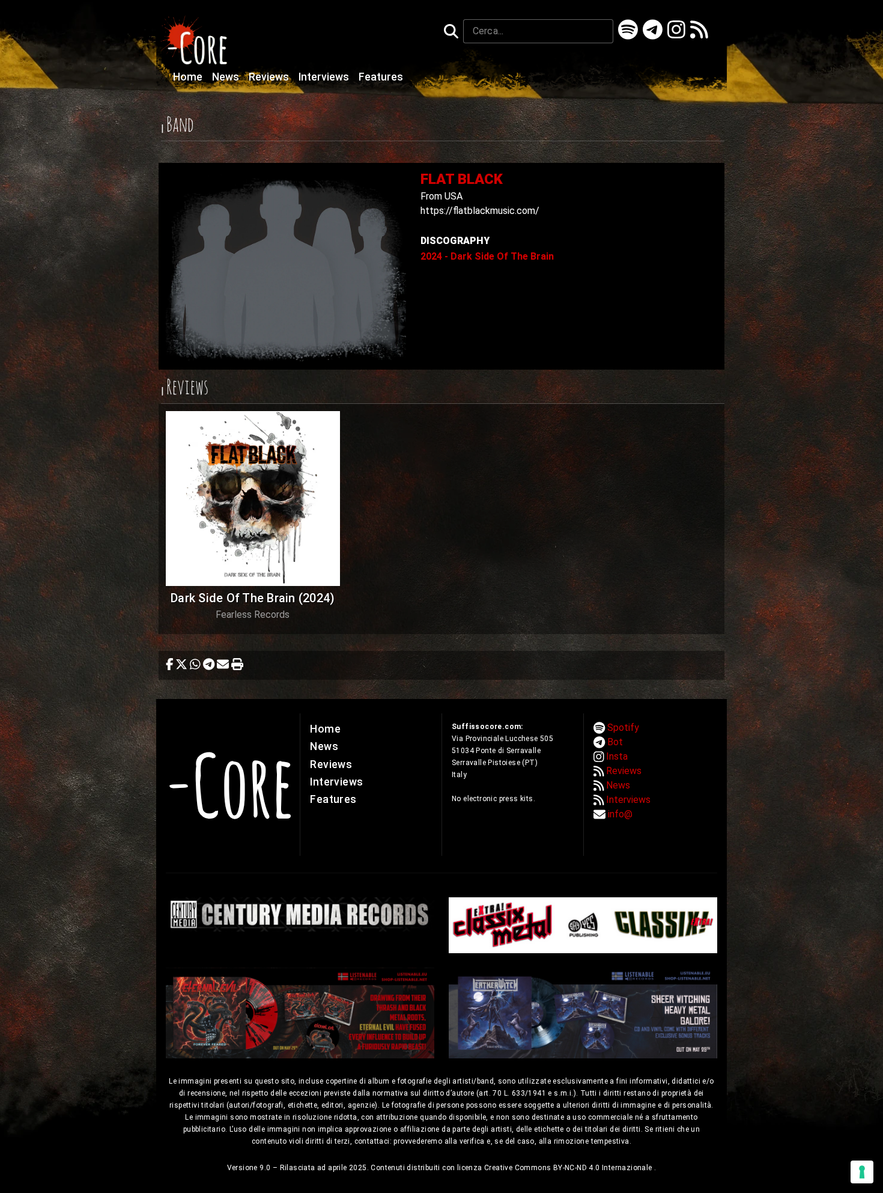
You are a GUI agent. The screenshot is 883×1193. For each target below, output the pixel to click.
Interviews (325, 77)
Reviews (270, 77)
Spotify (623, 727)
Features (381, 77)
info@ (620, 814)
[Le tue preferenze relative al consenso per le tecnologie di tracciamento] (862, 1172)
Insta (617, 756)
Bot (615, 742)
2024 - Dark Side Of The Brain (487, 256)
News (226, 77)
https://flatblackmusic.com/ (479, 210)
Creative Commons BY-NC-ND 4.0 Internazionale (569, 1168)
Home (189, 77)
